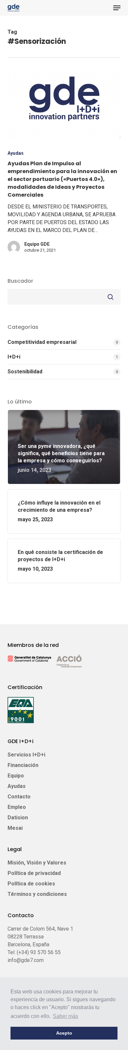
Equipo (16, 776)
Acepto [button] (64, 1033)
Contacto (19, 796)
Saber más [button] (65, 1016)
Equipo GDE (37, 244)
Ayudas (16, 153)
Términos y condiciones (37, 894)
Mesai (15, 828)
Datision (18, 817)
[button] (116, 8)
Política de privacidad (34, 873)
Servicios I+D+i (26, 755)
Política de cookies (31, 884)
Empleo (17, 807)
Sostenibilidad (25, 371)
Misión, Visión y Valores (37, 863)
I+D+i (14, 357)
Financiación (23, 765)
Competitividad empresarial (42, 342)
